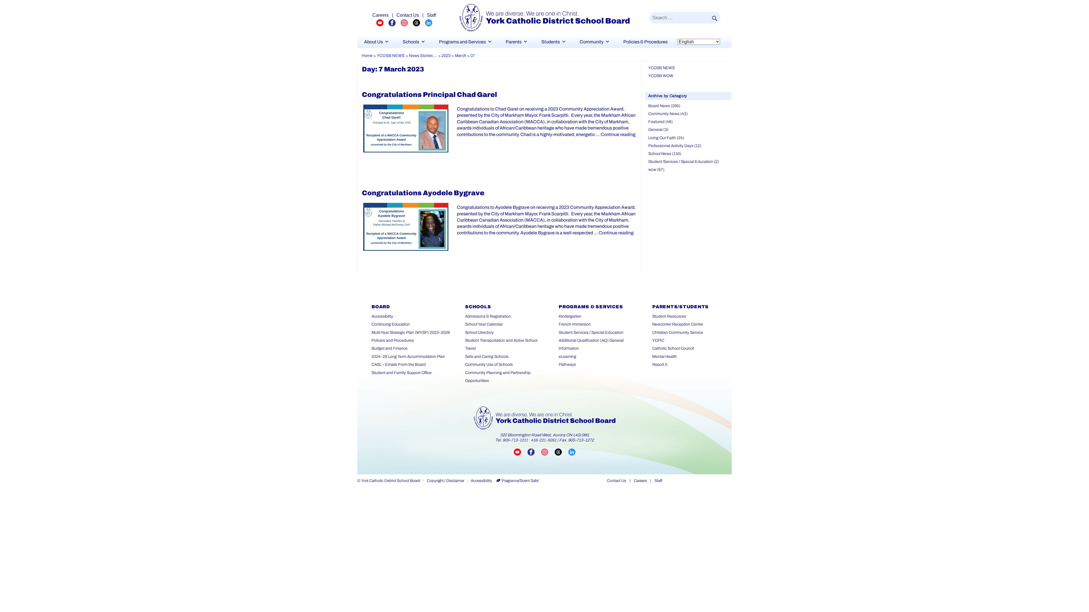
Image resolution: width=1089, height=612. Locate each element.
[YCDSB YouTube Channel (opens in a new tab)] (382, 22)
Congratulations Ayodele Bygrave (423, 193)
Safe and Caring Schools (486, 356)
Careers (380, 15)
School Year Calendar (484, 324)
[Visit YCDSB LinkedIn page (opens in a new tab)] (571, 452)
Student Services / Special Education (591, 332)
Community (591, 41)
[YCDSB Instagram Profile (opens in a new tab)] (407, 22)
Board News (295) (664, 106)
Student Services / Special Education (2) (683, 162)
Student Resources (669, 316)
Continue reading (618, 134)
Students (550, 41)
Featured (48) (660, 122)
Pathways (567, 364)
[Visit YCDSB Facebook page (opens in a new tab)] (534, 452)
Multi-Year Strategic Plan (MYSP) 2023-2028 (411, 332)
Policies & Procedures (645, 41)
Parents (514, 41)
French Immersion (575, 324)
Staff (431, 15)
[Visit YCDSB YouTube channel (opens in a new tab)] (520, 452)
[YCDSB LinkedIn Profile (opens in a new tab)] (428, 22)
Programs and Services (462, 41)
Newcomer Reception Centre (677, 324)
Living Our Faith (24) (666, 138)
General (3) (658, 130)
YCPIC (658, 340)
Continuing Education (391, 324)
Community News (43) (668, 114)
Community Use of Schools (489, 364)
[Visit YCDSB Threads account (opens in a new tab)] (561, 452)
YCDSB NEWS (661, 68)
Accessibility (382, 316)
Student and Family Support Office (402, 373)
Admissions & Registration (488, 316)
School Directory (479, 332)
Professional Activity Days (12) (674, 146)
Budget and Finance (390, 348)
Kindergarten (570, 316)
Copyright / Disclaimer (445, 481)
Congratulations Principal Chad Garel (429, 94)
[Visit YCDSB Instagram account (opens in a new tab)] (548, 452)
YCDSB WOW (660, 76)
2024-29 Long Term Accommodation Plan (408, 356)
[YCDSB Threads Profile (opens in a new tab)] (419, 22)
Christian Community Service (677, 332)
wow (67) (656, 169)
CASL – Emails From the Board (399, 364)
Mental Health (664, 356)
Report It (659, 364)
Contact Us (407, 15)
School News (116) (664, 154)
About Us (373, 41)
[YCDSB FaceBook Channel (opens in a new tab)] (395, 22)
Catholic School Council (673, 348)
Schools (411, 41)
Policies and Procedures (393, 340)
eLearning (567, 356)
